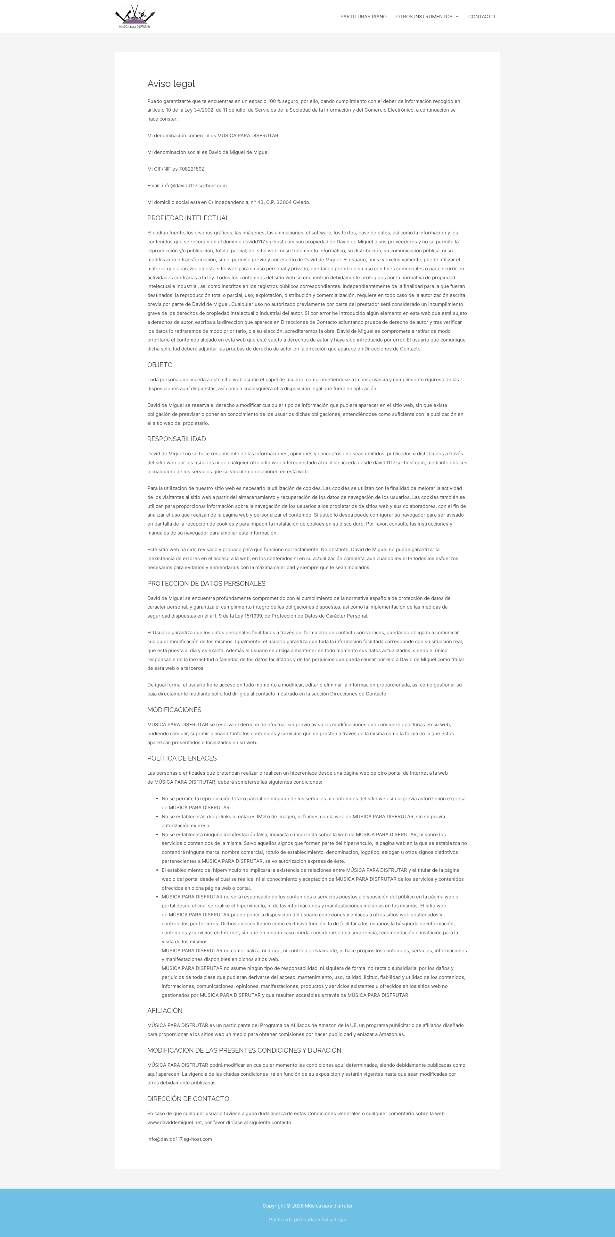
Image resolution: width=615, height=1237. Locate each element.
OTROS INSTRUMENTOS (424, 16)
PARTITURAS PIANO (363, 16)
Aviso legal (334, 1219)
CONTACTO (481, 16)
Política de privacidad (293, 1219)
